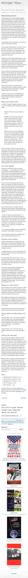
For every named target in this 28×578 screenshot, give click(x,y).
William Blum (11, 2)
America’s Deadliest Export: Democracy (14, 459)
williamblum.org (20, 391)
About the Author (9, 412)
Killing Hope (14, 513)
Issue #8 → (24, 397)
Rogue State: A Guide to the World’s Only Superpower (12, 422)
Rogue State (14, 486)
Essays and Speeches (10, 410)
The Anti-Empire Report (12, 407)
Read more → (11, 424)
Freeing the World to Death (14, 540)
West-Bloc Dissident (14, 567)
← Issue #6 (4, 397)
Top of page (14, 573)
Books (3, 405)
